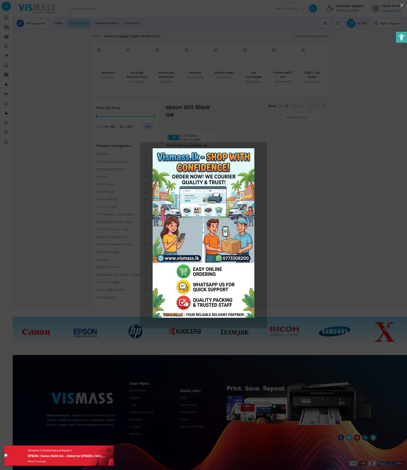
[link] (401, 37)
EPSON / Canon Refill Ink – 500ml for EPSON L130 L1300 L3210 (67, 456)
